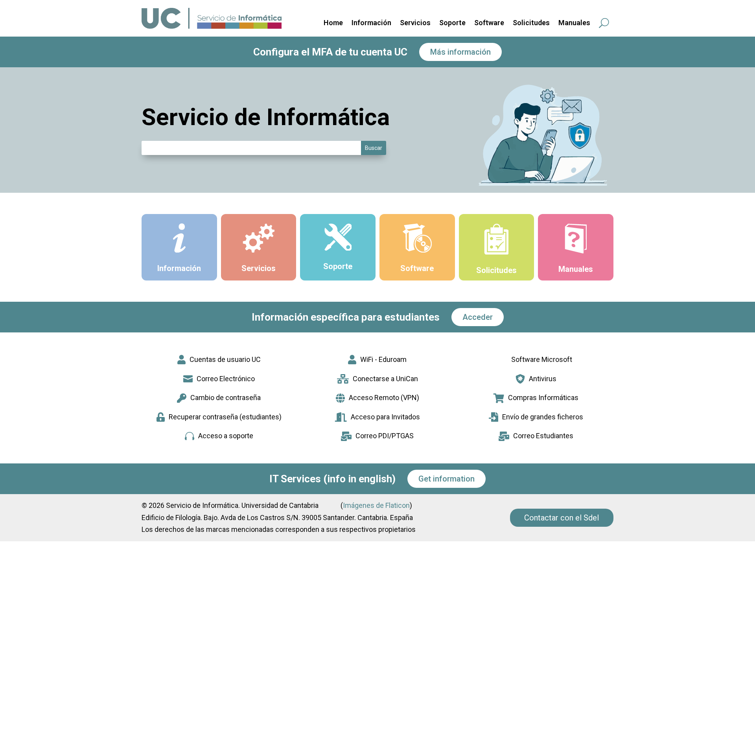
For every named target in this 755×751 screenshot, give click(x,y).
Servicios (415, 23)
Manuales (574, 23)
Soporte (452, 23)
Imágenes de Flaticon (376, 505)
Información (371, 23)
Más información (460, 52)
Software (489, 23)
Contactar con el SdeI (561, 517)
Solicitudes (531, 23)
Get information (446, 478)
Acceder (477, 317)
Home (333, 23)
